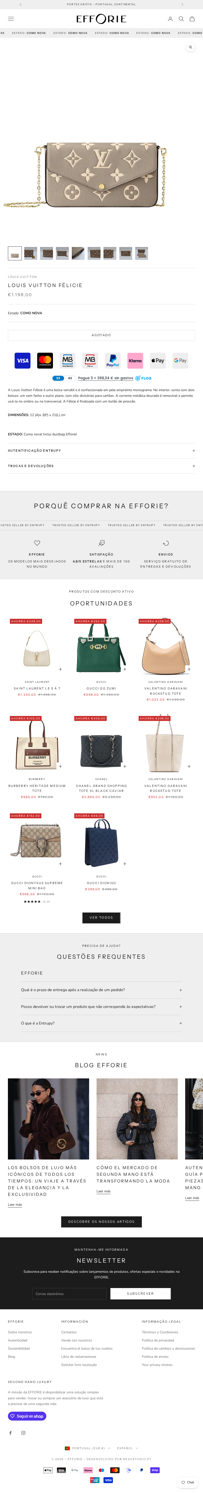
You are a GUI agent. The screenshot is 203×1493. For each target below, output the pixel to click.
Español (125, 1448)
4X (70, 378)
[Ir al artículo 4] (62, 253)
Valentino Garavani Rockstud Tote (165, 691)
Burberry (37, 779)
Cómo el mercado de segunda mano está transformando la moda (133, 1174)
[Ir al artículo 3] (46, 253)
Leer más (15, 1204)
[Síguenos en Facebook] (10, 1432)
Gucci (101, 682)
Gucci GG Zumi (101, 688)
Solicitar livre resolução (79, 1364)
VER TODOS (101, 917)
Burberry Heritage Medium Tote (37, 788)
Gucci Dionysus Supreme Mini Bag (37, 885)
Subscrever (140, 1294)
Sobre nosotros (20, 1332)
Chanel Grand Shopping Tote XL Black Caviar (101, 788)
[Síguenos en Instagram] (23, 1432)
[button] (105, 378)
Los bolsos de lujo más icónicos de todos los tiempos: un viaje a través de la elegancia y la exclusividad (47, 1181)
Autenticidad (17, 1340)
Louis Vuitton (22, 277)
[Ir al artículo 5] (78, 253)
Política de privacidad (158, 1340)
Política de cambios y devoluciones (168, 1348)
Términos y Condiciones (160, 1332)
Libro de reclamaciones (78, 1356)
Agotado (101, 335)
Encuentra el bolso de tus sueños (87, 1348)
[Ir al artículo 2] (31, 253)
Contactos (69, 1332)
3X (58, 378)
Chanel (101, 779)
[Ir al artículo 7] (110, 253)
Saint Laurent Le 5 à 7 (37, 688)
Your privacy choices (157, 1364)
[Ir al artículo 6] (94, 253)
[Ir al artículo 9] (142, 253)
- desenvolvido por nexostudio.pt (118, 1459)
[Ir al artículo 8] (126, 253)
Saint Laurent (37, 682)
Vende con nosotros (76, 1340)
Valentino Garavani (165, 682)
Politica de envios (155, 1356)
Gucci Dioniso (101, 883)
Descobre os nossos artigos (101, 1222)
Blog (11, 1356)
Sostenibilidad (19, 1348)
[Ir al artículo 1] (15, 253)
